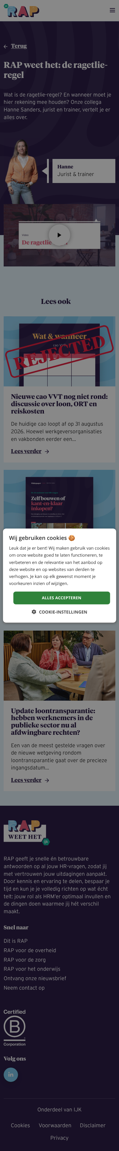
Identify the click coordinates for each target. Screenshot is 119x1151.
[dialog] (59, 576)
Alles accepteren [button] (61, 597)
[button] (59, 612)
